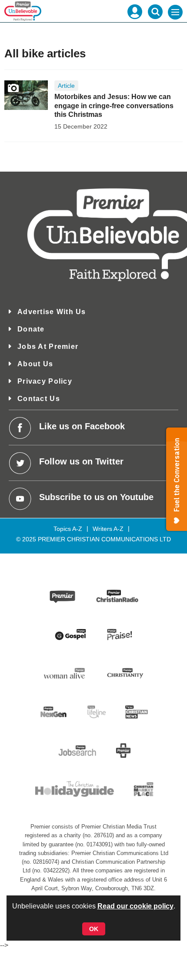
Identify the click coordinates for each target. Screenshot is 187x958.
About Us (35, 364)
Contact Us (38, 398)
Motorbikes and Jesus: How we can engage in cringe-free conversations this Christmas (114, 105)
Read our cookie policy (135, 906)
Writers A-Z (108, 528)
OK (93, 928)
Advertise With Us (51, 311)
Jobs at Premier (47, 346)
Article (66, 85)
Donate (31, 329)
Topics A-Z (67, 528)
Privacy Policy (44, 381)
